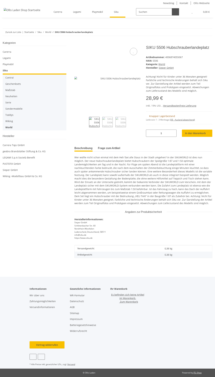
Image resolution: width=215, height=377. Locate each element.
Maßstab (10, 90)
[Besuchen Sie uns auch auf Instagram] (41, 357)
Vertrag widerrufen (47, 344)
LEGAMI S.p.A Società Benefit (19, 157)
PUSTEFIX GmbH (12, 163)
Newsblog (168, 3)
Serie (8, 102)
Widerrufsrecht (78, 331)
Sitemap (74, 313)
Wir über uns (37, 295)
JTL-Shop (198, 372)
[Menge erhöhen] (172, 133)
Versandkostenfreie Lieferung (179, 105)
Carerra (7, 51)
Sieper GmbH (10, 170)
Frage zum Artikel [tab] (109, 148)
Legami (7, 58)
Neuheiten (11, 96)
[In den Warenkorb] (77, 43)
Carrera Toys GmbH (14, 145)
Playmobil (8, 64)
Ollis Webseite (202, 3)
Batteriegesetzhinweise (83, 325)
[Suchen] (175, 11)
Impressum (76, 319)
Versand (71, 364)
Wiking (9, 121)
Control (9, 77)
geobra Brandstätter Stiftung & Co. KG (24, 151)
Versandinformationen (42, 307)
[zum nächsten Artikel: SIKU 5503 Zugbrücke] (208, 32)
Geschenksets (13, 83)
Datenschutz (77, 301)
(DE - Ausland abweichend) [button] (182, 119)
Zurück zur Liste (13, 32)
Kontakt (184, 3)
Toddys (9, 114)
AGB (72, 307)
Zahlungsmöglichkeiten (43, 301)
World (161, 64)
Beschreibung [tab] (83, 148)
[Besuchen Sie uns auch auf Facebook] (33, 357)
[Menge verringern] (149, 133)
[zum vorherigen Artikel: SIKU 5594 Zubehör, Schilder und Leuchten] (201, 32)
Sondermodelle (14, 108)
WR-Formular (77, 295)
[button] (185, 12)
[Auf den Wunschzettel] (133, 51)
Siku (5, 70)
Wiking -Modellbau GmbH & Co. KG (22, 176)
